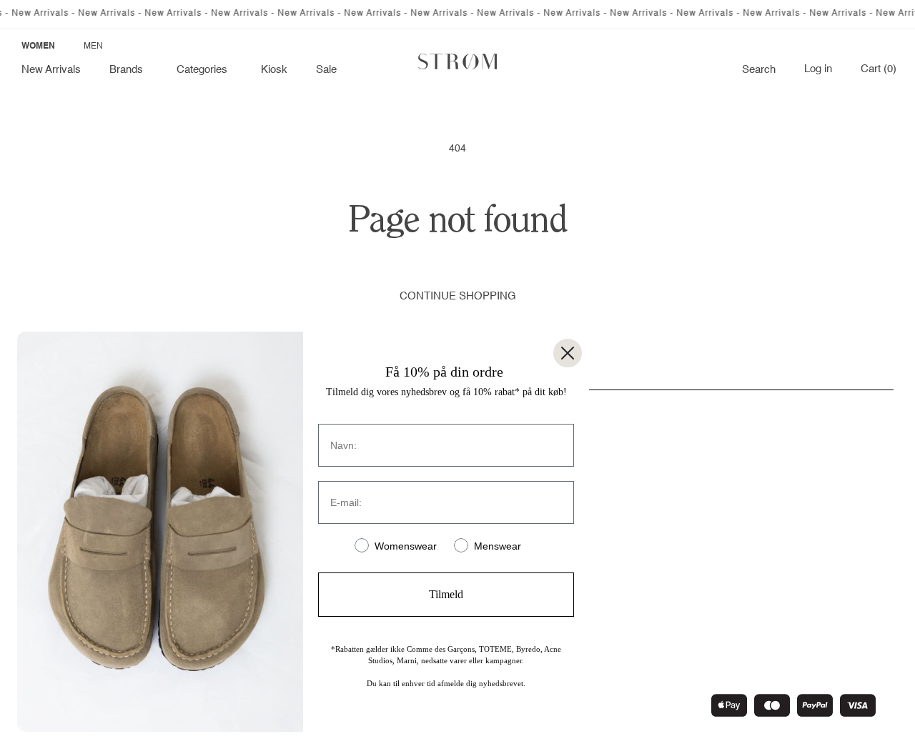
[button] (128, 70)
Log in (818, 69)
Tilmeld (446, 594)
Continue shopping (458, 296)
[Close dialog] (567, 353)
